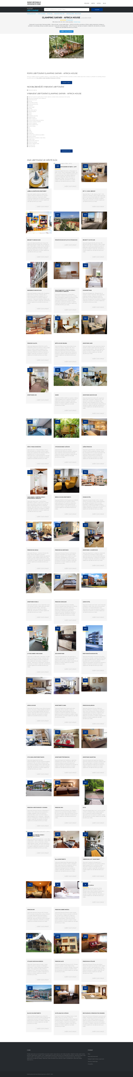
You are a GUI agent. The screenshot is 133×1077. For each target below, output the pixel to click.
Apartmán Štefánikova (62, 757)
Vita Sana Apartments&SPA (35, 757)
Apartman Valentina (89, 757)
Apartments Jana (60, 705)
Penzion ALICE (59, 961)
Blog (104, 3)
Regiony (86, 3)
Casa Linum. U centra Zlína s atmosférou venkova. (36, 498)
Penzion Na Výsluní (89, 961)
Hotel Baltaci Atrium (61, 1013)
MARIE (57, 395)
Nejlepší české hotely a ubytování (96, 1059)
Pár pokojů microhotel (90, 653)
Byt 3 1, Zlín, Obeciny (89, 191)
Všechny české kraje (93, 1061)
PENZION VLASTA (32, 343)
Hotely (99, 3)
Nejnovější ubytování (93, 1056)
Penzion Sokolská (60, 601)
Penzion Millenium (88, 705)
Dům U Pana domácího (34, 446)
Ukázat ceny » (66, 82)
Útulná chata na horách (35, 961)
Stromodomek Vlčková (62, 446)
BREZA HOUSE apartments (63, 497)
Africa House (31, 705)
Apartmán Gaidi (87, 343)
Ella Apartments (60, 859)
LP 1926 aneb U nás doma (34, 653)
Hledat (97, 9)
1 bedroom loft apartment (91, 859)
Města (93, 3)
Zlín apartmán (59, 653)
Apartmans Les (32, 395)
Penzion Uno (59, 807)
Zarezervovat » (66, 151)
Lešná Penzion (87, 446)
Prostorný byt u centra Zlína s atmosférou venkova (65, 291)
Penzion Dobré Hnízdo (62, 909)
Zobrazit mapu (77, 21)
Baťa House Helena (61, 343)
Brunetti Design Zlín (33, 240)
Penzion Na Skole (32, 550)
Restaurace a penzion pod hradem (94, 1013)
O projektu (90, 1064)
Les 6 (84, 807)
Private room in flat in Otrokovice (66, 240)
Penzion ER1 (31, 909)
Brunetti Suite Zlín (89, 240)
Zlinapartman (87, 290)
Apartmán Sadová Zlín (90, 395)
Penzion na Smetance (61, 550)
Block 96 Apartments (34, 1013)
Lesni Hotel (86, 601)
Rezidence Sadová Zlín (34, 290)
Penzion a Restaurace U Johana (37, 807)
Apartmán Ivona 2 (33, 601)
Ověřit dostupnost (66, 31)
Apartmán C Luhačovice (90, 550)
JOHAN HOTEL (87, 497)
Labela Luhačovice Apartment (36, 191)
